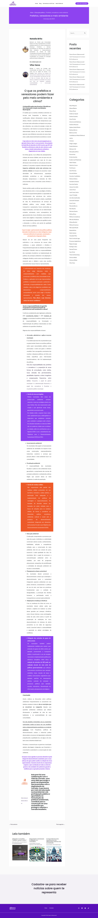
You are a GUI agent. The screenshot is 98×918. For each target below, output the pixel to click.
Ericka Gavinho (73, 157)
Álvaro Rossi (72, 111)
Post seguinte (60, 824)
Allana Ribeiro (73, 108)
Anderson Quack (73, 113)
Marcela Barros (73, 206)
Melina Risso (72, 214)
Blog (40, 3)
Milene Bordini (73, 222)
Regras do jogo (73, 244)
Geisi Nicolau (72, 170)
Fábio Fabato (72, 162)
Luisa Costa (72, 203)
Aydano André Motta (74, 127)
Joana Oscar (72, 189)
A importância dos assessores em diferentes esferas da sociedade (53, 841)
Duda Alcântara (73, 146)
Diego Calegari (73, 143)
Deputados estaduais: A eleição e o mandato (36, 840)
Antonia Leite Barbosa (75, 122)
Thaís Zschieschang (74, 254)
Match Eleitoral (59, 3)
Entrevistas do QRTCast (48, 3)
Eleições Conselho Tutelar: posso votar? (19, 839)
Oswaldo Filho (73, 235)
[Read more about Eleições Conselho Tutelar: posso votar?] (20, 852)
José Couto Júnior (74, 192)
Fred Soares (72, 168)
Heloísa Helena (73, 179)
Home (36, 3)
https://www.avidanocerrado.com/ (24, 800)
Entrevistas (72, 154)
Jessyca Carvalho (73, 187)
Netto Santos (72, 233)
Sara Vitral (72, 252)
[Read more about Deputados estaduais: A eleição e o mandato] (37, 854)
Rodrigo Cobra (73, 246)
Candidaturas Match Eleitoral (77, 135)
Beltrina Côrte (73, 132)
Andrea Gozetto (73, 116)
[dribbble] (85, 908)
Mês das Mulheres (74, 219)
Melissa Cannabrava (74, 216)
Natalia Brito (72, 230)
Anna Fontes (72, 119)
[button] (82, 3)
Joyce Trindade (73, 195)
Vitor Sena (72, 263)
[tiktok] (88, 908)
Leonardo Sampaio (74, 200)
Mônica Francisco (73, 225)
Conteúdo (51, 908)
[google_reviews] (82, 908)
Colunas (71, 141)
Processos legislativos (75, 241)
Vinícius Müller (73, 260)
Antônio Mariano (73, 124)
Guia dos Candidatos (74, 176)
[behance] (78, 908)
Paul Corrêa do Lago (74, 238)
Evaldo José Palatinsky (75, 160)
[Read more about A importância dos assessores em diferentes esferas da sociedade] (54, 854)
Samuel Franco (73, 249)
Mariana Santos (73, 211)
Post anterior (13, 824)
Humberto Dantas (74, 181)
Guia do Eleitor (23, 842)
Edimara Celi (72, 149)
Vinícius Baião (73, 257)
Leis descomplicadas (74, 198)
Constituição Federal (32, 315)
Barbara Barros (73, 130)
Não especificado (73, 227)
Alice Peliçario (73, 105)
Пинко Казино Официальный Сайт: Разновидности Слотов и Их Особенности (77, 57)
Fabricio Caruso (73, 165)
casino (71, 138)
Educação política (16, 842)
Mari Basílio (72, 208)
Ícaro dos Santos (73, 184)
